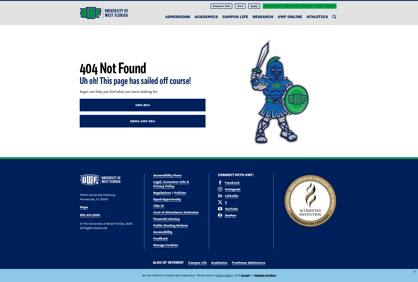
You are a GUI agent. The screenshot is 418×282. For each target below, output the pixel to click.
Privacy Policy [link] (224, 275)
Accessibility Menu (167, 175)
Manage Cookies (165, 245)
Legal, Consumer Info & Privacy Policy (171, 184)
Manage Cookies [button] (265, 275)
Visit (240, 6)
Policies (180, 193)
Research (263, 16)
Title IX (158, 206)
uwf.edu (142, 105)
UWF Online (290, 16)
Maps (84, 207)
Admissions (177, 16)
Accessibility (162, 232)
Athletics (317, 16)
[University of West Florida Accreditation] (310, 201)
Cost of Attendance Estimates (176, 212)
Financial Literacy (166, 219)
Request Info (221, 6)
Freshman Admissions (248, 263)
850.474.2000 (90, 215)
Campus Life (235, 16)
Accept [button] (245, 275)
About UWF (292, 6)
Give (318, 6)
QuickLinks (271, 6)
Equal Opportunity (167, 199)
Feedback (160, 238)
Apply (254, 6)
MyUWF (330, 6)
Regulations (162, 193)
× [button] (414, 271)
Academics (206, 16)
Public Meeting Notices (170, 225)
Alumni (307, 6)
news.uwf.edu (142, 121)
